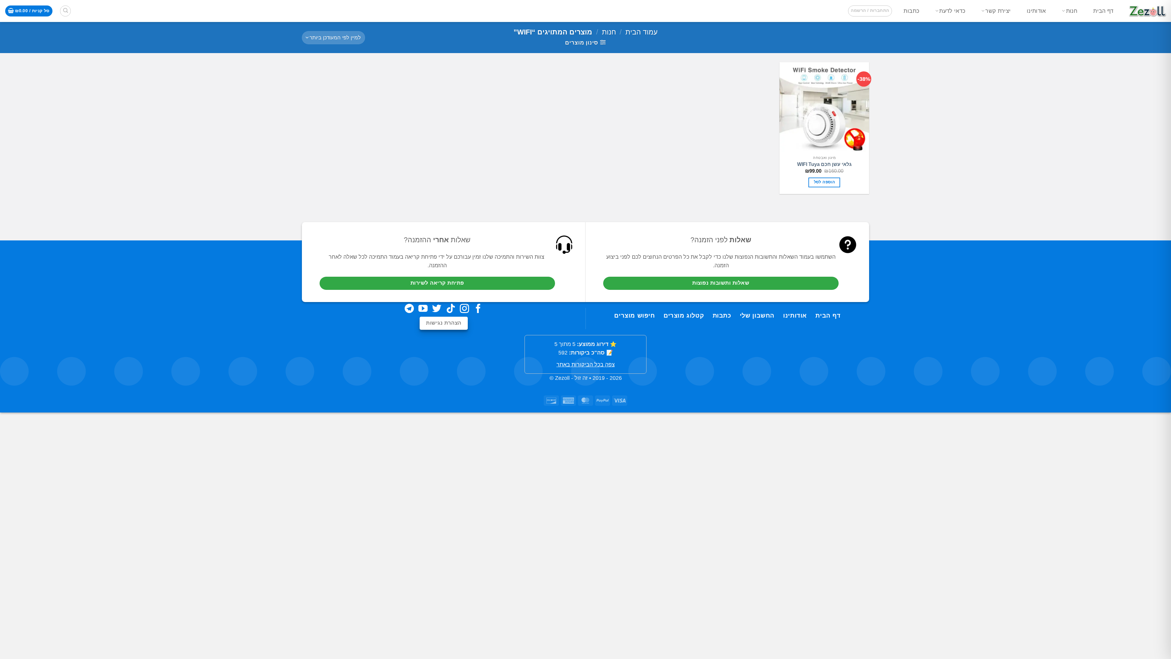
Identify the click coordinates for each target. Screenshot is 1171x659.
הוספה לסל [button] (824, 182)
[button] (870, 10)
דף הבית (1103, 11)
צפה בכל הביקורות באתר (586, 365)
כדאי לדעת (952, 11)
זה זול (581, 378)
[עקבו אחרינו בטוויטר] (436, 309)
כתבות (911, 11)
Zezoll (562, 378)
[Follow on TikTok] (450, 309)
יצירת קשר (998, 11)
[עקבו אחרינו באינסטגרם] (464, 309)
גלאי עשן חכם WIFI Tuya (824, 164)
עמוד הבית (641, 32)
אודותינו (1036, 11)
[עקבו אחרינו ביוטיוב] (423, 309)
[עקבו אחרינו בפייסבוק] (478, 309)
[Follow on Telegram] (409, 309)
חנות (1071, 11)
